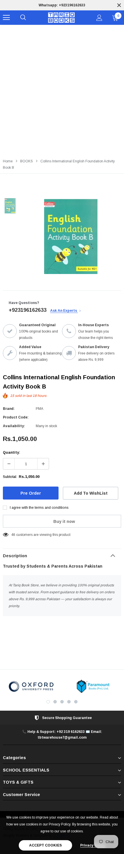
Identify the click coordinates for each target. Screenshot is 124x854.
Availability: (14, 426)
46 (13, 535)
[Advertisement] (62, 90)
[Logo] (61, 17)
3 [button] (62, 701)
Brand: (9, 409)
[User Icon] (99, 18)
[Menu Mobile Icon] (6, 17)
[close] (119, 5)
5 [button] (76, 701)
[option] (62, 5)
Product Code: (16, 417)
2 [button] (55, 701)
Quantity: (11, 453)
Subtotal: (10, 477)
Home (8, 161)
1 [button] (48, 701)
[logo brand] (31, 686)
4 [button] (69, 701)
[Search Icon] (23, 17)
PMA (39, 409)
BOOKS (26, 161)
